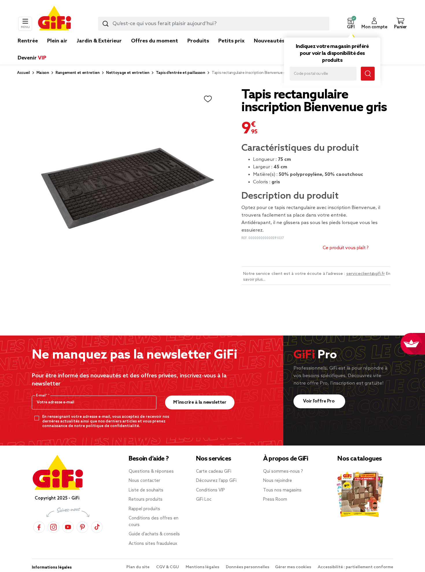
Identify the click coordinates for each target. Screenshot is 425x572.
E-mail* (42, 396)
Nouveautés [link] (269, 41)
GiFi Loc (204, 499)
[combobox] (213, 24)
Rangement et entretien (78, 73)
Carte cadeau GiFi (213, 471)
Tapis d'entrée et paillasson (180, 73)
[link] (198, 49)
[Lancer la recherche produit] (105, 24)
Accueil (23, 73)
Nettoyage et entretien (127, 73)
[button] (350, 23)
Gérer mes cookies (293, 567)
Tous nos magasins (282, 490)
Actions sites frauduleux (153, 543)
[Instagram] (53, 526)
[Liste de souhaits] (208, 99)
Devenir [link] (32, 58)
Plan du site (138, 567)
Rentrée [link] (28, 41)
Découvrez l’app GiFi (216, 480)
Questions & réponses (151, 471)
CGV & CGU (168, 567)
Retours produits (145, 499)
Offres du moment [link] (154, 41)
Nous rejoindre (277, 480)
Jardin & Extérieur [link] (99, 41)
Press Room (275, 499)
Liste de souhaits (146, 490)
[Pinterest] (82, 526)
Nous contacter (144, 480)
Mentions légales (203, 567)
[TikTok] (97, 526)
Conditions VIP (210, 490)
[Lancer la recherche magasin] (368, 74)
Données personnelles (247, 567)
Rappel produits (144, 509)
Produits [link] (198, 41)
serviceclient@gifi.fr (365, 273)
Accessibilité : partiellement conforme (355, 567)
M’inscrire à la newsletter (199, 402)
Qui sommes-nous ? (283, 471)
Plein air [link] (57, 41)
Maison (42, 73)
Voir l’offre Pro (319, 401)
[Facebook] (39, 526)
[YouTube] (68, 526)
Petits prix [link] (231, 41)
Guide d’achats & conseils (154, 534)
